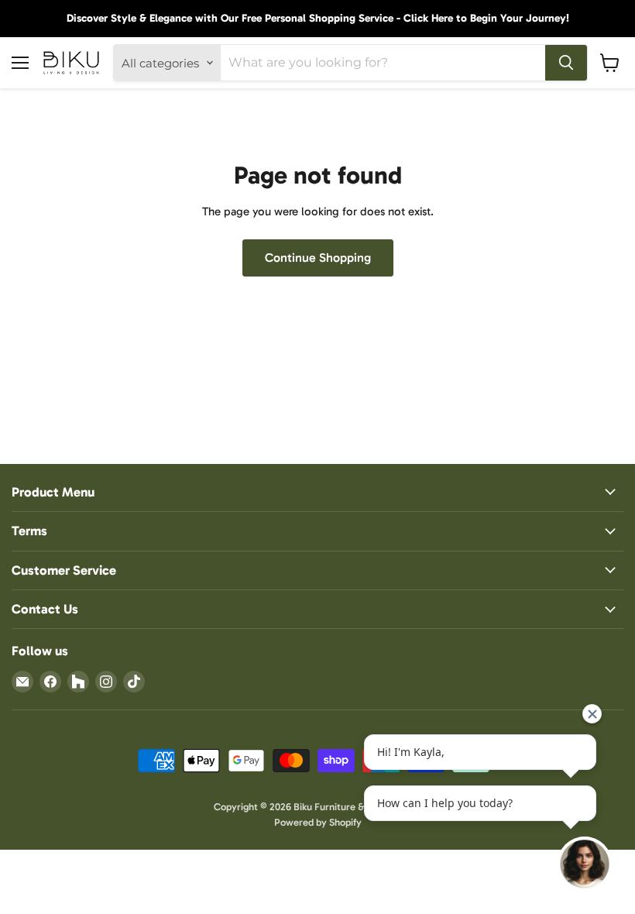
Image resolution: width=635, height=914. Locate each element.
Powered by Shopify (318, 822)
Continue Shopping (318, 257)
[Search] (566, 63)
